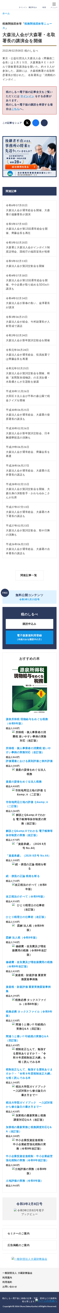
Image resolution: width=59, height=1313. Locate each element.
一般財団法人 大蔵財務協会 (17, 1273)
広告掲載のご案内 (19, 1245)
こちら (15, 108)
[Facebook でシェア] (35, 122)
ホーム (6, 13)
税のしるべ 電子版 (9, 5)
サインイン (23, 7)
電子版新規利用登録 (29, 637)
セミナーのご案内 (19, 1233)
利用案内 (7, 1277)
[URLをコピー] (44, 122)
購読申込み (33, 7)
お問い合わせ (9, 1286)
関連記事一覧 (28, 575)
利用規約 (7, 1282)
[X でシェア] (27, 122)
